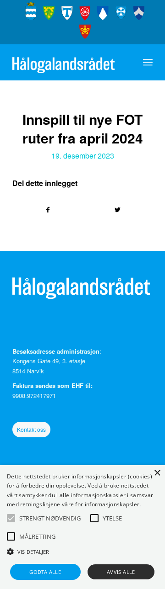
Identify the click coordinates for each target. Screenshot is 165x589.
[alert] (82, 527)
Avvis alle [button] (121, 571)
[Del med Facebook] (47, 210)
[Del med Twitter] (117, 210)
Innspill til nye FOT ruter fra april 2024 (82, 128)
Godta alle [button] (45, 571)
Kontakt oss (31, 429)
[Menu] (148, 62)
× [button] (157, 473)
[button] (11, 518)
